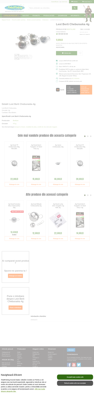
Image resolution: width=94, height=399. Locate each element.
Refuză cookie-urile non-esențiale (75, 383)
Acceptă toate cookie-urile (75, 377)
